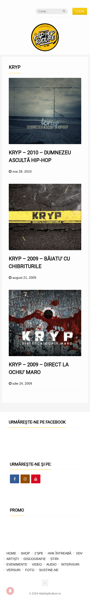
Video (37, 564)
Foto (29, 570)
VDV (79, 553)
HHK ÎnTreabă (59, 553)
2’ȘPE (38, 553)
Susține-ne (48, 570)
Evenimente (16, 564)
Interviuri (70, 564)
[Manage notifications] (10, 591)
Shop (25, 553)
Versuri (13, 570)
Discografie (35, 559)
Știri (54, 559)
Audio (51, 564)
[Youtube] (35, 479)
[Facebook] (14, 479)
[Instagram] (25, 479)
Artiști (12, 559)
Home (11, 553)
